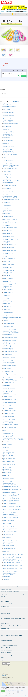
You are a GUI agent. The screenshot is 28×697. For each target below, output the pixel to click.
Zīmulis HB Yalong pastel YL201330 (9, 573)
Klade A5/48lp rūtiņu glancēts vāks (9, 247)
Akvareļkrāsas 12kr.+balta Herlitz (8, 112)
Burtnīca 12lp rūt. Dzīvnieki (8, 135)
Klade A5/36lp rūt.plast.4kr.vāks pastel (9, 231)
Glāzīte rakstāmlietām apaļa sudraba (9, 200)
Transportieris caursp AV (7, 472)
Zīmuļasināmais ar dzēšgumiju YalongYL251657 (11, 500)
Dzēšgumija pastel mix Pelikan (8, 182)
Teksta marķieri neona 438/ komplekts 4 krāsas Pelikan (12, 466)
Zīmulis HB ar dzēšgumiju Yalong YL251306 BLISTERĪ (12, 565)
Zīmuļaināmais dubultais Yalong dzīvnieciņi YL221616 (12, 489)
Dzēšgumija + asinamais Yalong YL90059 (10, 168)
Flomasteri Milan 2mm (7, 188)
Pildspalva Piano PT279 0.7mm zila (9, 416)
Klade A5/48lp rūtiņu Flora (7, 245)
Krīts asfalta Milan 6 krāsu (7, 286)
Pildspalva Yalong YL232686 (8, 421)
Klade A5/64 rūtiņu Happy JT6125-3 (9, 258)
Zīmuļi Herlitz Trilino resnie (8, 543)
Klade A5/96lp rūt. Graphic (7, 272)
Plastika (4, 430)
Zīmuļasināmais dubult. (7, 501)
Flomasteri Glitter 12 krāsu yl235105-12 (10, 197)
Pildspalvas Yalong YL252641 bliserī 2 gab (10, 424)
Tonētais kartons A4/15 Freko (8, 470)
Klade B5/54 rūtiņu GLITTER (8, 278)
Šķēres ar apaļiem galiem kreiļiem (8, 461)
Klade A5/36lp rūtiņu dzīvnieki (8, 236)
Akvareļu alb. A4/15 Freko (7, 118)
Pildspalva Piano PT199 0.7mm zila (9, 411)
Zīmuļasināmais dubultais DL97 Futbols (9, 503)
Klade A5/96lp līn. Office (7, 267)
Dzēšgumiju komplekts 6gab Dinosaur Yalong (11, 183)
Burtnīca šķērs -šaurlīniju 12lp (8, 151)
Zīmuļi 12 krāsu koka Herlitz (8, 525)
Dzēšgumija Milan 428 (7, 177)
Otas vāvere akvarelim (7, 376)
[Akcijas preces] (12, 14)
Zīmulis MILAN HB (6, 580)
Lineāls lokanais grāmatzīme (8, 326)
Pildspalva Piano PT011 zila (7, 405)
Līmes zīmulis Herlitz (6, 290)
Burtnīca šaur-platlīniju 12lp (8, 107)
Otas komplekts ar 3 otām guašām (8, 373)
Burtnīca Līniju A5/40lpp (7, 104)
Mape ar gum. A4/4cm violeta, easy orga (10, 337)
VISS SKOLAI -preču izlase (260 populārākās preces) (13, 16)
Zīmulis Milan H (6, 579)
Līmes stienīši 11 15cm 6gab (8, 289)
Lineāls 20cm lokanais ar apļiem (8, 315)
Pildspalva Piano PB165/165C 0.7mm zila (10, 402)
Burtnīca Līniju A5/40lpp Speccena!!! (9, 106)
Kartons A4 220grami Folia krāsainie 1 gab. (10, 219)
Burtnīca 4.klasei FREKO (7, 145)
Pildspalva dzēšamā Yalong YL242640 (9, 399)
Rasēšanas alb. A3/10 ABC (7, 444)
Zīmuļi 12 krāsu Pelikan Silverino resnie (10, 528)
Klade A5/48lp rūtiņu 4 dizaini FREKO (9, 244)
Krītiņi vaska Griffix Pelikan (8, 284)
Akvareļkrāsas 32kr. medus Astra (8, 115)
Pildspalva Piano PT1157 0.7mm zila (9, 410)
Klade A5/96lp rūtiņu (6, 273)
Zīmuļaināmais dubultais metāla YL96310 (10, 487)
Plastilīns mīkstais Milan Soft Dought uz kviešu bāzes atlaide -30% (14, 438)
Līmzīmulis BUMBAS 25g (7, 298)
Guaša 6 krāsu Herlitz (6, 213)
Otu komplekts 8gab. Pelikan (8, 379)
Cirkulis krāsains (6, 162)
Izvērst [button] (25, 688)
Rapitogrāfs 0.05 (6, 442)
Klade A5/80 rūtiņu (6, 261)
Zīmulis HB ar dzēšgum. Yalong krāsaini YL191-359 (12, 557)
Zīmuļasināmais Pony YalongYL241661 (10, 497)
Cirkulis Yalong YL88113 (7, 163)
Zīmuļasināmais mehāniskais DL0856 (9, 512)
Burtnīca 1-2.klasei (6, 129)
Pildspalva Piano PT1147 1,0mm (8, 408)
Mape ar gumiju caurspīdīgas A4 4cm (9, 345)
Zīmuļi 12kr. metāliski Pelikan (8, 529)
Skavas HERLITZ (6, 450)
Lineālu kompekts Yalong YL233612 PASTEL (11, 332)
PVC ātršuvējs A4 (6, 441)
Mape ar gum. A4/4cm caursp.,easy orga (10, 335)
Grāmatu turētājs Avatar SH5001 (8, 207)
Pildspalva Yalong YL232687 (8, 422)
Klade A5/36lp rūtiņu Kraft (7, 233)
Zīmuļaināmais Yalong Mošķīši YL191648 (10, 484)
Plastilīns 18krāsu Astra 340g (8, 435)
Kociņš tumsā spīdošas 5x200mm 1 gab (9, 283)
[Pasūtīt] (26, 14)
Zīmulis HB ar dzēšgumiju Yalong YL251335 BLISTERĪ (12, 568)
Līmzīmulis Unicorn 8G (7, 307)
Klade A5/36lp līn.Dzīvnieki (8, 224)
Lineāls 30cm (5, 318)
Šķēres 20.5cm (5, 459)
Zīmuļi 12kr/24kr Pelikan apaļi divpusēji (10, 531)
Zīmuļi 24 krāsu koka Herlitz (8, 532)
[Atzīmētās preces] (15, 14)
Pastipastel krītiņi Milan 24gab (8, 391)
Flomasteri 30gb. (6, 194)
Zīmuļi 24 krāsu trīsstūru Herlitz (8, 534)
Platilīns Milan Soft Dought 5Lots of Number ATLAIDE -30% (13, 439)
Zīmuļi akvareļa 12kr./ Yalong (8, 542)
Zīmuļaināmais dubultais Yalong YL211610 (10, 486)
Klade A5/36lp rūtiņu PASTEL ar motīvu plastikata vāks (12, 239)
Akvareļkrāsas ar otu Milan (7, 117)
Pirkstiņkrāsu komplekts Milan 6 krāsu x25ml (10, 428)
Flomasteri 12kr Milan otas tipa (8, 191)
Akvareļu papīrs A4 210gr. (7, 121)
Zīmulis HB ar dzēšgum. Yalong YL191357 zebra (11, 562)
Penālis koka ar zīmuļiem (7, 396)
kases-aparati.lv (5, 678)
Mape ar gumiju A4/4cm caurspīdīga (9, 343)
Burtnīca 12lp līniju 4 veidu (7, 134)
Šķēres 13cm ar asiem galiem (8, 455)
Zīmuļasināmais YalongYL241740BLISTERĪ (10, 517)
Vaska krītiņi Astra (6, 475)
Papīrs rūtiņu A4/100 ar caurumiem (9, 388)
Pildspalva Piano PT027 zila (7, 407)
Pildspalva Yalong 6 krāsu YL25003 (9, 419)
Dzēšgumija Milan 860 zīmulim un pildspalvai (11, 180)
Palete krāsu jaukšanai (6, 385)
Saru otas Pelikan (6, 447)
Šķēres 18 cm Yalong (6, 109)
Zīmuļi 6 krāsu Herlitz (7, 537)
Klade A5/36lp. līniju (6, 241)
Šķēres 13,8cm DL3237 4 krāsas (8, 452)
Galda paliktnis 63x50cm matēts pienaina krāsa (11, 199)
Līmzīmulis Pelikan (6, 304)
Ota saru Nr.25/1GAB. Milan (8, 371)
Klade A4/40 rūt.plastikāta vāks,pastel (9, 222)
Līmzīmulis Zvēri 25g (6, 309)
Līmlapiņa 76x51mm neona (7, 292)
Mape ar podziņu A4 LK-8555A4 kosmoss (10, 351)
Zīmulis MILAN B (6, 577)
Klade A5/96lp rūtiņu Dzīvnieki (8, 276)
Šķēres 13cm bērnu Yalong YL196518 (9, 456)
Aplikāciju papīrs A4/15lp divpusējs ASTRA (10, 123)
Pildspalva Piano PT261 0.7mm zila (9, 413)
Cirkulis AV (5, 157)
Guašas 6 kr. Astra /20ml (7, 214)
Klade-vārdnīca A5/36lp (7, 281)
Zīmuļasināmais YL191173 (7, 518)
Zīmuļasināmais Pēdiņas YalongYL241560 (10, 495)
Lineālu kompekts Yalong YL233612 (9, 331)
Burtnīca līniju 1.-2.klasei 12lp (8, 148)
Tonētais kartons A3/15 (7, 467)
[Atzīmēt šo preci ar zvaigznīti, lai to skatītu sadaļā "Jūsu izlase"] (3, 65)
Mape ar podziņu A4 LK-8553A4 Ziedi (9, 349)
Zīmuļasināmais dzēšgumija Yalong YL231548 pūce (12, 509)
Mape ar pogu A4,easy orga (7, 354)
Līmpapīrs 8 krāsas (6, 295)
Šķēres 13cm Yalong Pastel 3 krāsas (9, 458)
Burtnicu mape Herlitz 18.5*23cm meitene (10, 154)
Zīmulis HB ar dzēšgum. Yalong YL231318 (10, 563)
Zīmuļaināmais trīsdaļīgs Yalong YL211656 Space (11, 494)
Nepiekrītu (3, 693)
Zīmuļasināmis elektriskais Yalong (9, 520)
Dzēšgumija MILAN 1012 (7, 171)
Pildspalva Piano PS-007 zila (8, 404)
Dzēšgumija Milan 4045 (7, 174)
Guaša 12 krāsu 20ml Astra (7, 208)
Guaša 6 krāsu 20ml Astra (7, 211)
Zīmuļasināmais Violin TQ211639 (9, 514)
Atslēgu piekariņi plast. (7, 126)
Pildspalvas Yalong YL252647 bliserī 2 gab (10, 425)
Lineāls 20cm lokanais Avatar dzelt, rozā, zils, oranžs (12, 317)
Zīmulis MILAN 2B (6, 576)
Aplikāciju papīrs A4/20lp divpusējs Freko (10, 124)
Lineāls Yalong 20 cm (6, 328)
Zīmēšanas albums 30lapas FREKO (9, 478)
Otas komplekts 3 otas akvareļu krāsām (9, 374)
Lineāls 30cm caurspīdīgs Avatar (8, 323)
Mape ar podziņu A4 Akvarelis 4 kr (9, 346)
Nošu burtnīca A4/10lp (7, 366)
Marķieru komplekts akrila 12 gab (9, 362)
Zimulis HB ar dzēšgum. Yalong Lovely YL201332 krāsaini (13, 554)
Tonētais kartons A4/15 (7, 469)
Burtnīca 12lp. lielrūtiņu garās (8, 140)
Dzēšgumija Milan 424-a (7, 176)
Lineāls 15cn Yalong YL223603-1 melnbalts (10, 314)
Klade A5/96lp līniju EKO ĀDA (8, 270)
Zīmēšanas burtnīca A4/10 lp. (8, 481)
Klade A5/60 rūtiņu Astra (7, 255)
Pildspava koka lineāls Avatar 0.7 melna (9, 427)
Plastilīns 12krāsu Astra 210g (8, 433)
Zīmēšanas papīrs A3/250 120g (8, 483)
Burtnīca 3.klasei (6, 143)
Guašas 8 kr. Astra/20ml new (8, 216)
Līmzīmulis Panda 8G (6, 303)
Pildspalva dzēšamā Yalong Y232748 (9, 397)
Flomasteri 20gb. (6, 193)
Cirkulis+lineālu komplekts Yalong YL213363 (11, 165)
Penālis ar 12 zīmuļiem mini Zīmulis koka (10, 394)
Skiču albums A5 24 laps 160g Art (9, 464)
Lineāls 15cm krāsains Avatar (8, 312)
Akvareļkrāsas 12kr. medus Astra (8, 110)
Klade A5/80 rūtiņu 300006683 (8, 264)
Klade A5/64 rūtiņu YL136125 (8, 259)
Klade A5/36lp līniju (6, 225)
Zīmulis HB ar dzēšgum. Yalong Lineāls (9, 559)
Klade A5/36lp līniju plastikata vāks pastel (10, 227)
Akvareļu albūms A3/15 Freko (8, 120)
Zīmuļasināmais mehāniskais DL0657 (9, 511)
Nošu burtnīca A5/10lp (7, 368)
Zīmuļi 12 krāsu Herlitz (7, 523)
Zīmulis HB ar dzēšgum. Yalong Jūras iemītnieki (11, 556)
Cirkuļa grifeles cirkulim (7, 155)
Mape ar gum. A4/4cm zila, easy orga (9, 340)
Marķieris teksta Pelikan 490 (8, 360)
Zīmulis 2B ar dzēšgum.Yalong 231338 (9, 546)
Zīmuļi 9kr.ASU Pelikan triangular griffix (10, 540)
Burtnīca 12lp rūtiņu (6, 137)
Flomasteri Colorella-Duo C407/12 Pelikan (10, 196)
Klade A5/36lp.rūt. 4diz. (7, 242)
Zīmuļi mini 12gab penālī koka (8, 545)
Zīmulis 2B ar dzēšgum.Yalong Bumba (9, 548)
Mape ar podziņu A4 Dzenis (7, 348)
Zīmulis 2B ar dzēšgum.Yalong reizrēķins (10, 549)
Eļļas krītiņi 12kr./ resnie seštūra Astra (9, 185)
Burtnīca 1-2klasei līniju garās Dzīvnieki (10, 131)
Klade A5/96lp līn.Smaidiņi (7, 269)
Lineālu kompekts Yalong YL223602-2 (9, 329)
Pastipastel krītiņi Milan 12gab (8, 390)
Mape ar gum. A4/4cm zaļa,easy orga (9, 338)
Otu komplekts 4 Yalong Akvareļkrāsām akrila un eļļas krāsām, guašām (15, 377)
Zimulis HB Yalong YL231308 (8, 574)
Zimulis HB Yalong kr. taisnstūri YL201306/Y (11, 571)
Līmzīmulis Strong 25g (7, 306)
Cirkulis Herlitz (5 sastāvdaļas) (8, 160)
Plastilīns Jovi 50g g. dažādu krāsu (9, 436)
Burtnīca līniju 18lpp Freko (7, 149)
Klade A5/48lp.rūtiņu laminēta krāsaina (9, 250)
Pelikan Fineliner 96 (6, 393)
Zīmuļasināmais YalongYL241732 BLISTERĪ (10, 515)
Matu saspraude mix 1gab (7, 363)
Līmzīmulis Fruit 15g (6, 300)
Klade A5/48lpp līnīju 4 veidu (8, 253)
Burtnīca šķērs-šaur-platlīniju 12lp (9, 152)
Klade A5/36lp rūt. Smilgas (7, 230)
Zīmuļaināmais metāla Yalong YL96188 (10, 492)
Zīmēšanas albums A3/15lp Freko (8, 480)
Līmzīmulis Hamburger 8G (7, 301)
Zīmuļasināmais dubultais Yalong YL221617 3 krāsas (12, 506)
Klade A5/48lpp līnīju (6, 252)
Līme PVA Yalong (6, 287)
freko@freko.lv (4, 675)
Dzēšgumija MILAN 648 (7, 179)
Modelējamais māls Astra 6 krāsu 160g (9, 365)
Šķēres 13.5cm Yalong (7, 453)
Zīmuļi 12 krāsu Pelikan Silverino (8, 526)
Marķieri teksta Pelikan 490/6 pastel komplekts (11, 359)
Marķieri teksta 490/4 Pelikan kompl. (9, 357)
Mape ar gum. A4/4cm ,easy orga (8, 334)
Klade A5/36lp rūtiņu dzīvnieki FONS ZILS (10, 238)
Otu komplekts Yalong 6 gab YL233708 (10, 380)
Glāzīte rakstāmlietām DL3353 (8, 202)
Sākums (2, 16)
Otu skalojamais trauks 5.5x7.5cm (9, 382)
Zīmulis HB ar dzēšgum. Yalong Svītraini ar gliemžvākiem (13, 560)
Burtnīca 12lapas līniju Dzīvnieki (8, 132)
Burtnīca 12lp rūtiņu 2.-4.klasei (8, 138)
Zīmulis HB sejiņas (6, 551)
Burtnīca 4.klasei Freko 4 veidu (8, 146)
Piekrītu (3, 691)
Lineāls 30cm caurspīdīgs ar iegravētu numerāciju (11, 321)
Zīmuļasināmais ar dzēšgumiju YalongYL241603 (11, 498)
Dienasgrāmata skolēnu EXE (8, 166)
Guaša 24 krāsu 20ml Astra (7, 210)
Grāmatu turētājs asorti (7, 205)
